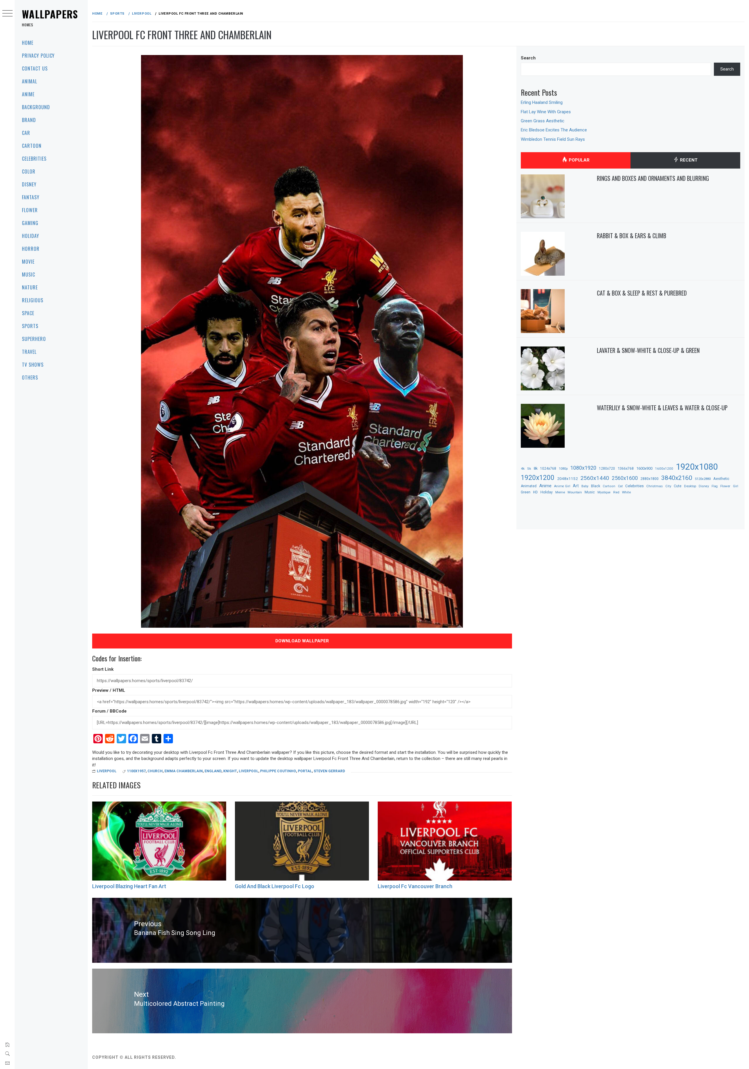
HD (535, 492)
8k (535, 468)
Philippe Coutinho (278, 771)
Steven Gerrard (329, 771)
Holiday (30, 235)
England (213, 771)
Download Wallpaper (302, 641)
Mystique (604, 492)
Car (26, 132)
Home (27, 42)
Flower (30, 210)
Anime (28, 94)
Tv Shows (33, 364)
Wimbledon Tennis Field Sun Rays (553, 139)
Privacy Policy (38, 55)
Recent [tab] (688, 160)
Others (30, 377)
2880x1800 (649, 478)
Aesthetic (721, 478)
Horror (30, 248)
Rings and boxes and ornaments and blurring (653, 178)
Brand (29, 119)
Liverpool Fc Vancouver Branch (415, 886)
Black (595, 486)
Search (528, 58)
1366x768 (626, 468)
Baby (584, 486)
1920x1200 (537, 478)
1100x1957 (136, 771)
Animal (29, 81)
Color (28, 171)
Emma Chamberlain (183, 771)
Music (28, 274)
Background (36, 107)
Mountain (575, 492)
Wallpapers (50, 13)
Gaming (30, 223)
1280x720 (607, 468)
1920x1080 (697, 467)
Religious (32, 300)
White (626, 492)
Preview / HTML (108, 690)
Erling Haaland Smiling (542, 102)
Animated (529, 486)
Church (155, 771)
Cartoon (32, 145)
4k (523, 468)
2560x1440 (594, 478)
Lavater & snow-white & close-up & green (648, 350)
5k (529, 468)
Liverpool (106, 771)
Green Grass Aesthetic (542, 120)
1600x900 (644, 468)
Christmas (654, 486)
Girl (735, 486)
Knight (230, 771)
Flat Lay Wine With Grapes (546, 111)
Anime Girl (562, 486)
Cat (620, 486)
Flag (715, 486)
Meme (560, 492)
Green (525, 492)
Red (616, 492)
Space (28, 313)
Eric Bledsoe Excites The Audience (554, 130)
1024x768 (548, 468)
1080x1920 (583, 468)
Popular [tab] (579, 160)
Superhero (34, 338)
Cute (677, 486)
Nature (30, 287)
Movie (28, 261)
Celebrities (34, 158)
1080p (563, 469)
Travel (29, 351)
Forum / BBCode (109, 711)
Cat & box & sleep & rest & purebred (642, 293)
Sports (30, 326)
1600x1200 (664, 468)
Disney (29, 184)
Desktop (690, 486)
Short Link (103, 669)
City (668, 486)
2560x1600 (625, 478)
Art (576, 485)
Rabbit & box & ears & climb (631, 235)
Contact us (35, 68)
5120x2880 (703, 479)
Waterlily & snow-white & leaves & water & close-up (662, 407)
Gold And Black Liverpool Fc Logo (274, 886)
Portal (305, 771)
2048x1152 (567, 478)
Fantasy (30, 197)
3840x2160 (676, 477)
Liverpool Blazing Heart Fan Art (129, 886)
